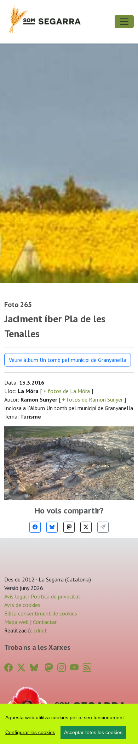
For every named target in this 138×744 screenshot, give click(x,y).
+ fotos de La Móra (66, 390)
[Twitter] (86, 527)
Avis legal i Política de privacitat (42, 596)
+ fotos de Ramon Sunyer (92, 399)
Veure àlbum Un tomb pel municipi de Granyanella (67, 359)
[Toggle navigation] (124, 21)
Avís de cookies (22, 604)
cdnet (39, 630)
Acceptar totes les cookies (93, 732)
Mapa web (16, 621)
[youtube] (74, 667)
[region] (69, 724)
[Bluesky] (52, 527)
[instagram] (61, 667)
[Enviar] (103, 527)
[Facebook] (35, 527)
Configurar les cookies (30, 732)
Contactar (45, 621)
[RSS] (87, 667)
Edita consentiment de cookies (40, 613)
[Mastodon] (69, 527)
